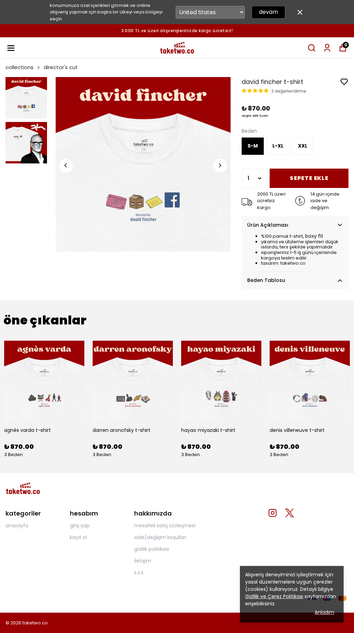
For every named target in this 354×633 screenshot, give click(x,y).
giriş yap (80, 525)
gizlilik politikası (151, 549)
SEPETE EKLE (309, 178)
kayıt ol (78, 537)
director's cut (61, 67)
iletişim (142, 560)
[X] (289, 513)
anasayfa (17, 525)
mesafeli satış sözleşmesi (164, 525)
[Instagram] (272, 513)
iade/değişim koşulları (160, 537)
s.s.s (138, 572)
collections (20, 67)
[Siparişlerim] (327, 48)
